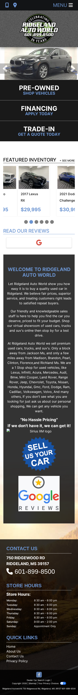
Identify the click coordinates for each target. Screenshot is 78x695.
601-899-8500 (35, 571)
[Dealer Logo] (39, 29)
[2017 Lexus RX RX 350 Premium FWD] (19, 177)
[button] (5, 68)
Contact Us (15, 656)
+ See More (67, 160)
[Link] (39, 63)
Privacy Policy (17, 661)
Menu (61, 5)
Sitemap (32, 683)
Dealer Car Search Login (38, 680)
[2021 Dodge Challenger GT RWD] (58, 177)
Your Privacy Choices (48, 683)
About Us (13, 651)
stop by (48, 330)
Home (10, 646)
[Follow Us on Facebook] (39, 675)
